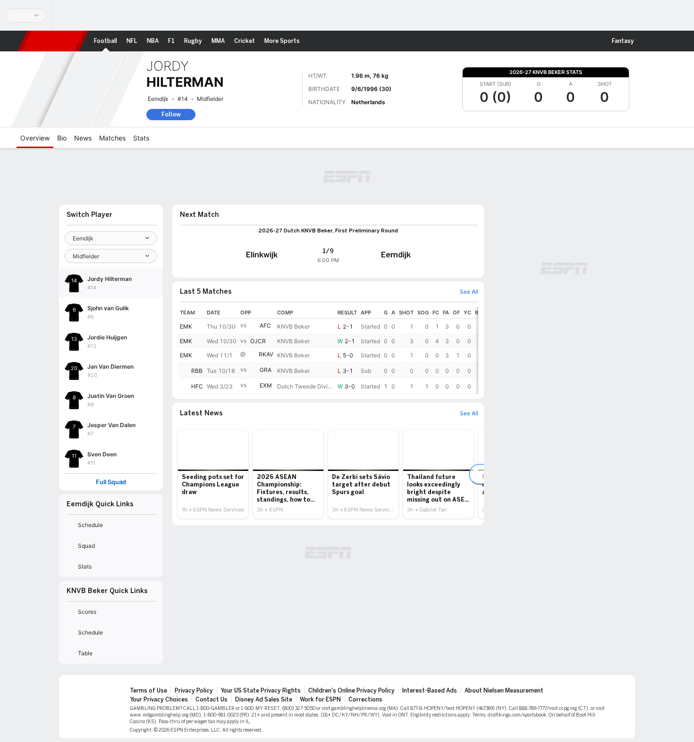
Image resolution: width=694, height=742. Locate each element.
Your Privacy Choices (159, 699)
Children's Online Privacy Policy (351, 690)
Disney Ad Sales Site (263, 699)
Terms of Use (148, 690)
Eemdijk (158, 98)
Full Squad (111, 482)
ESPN (53, 41)
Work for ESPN (320, 699)
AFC (265, 325)
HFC (197, 386)
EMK (186, 326)
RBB (197, 370)
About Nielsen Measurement (504, 690)
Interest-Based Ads (429, 690)
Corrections (365, 699)
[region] (328, 350)
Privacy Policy (194, 690)
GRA (265, 369)
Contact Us (211, 699)
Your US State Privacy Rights (260, 690)
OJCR (258, 341)
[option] (213, 474)
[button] (647, 41)
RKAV (266, 354)
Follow (171, 114)
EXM (266, 385)
